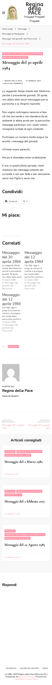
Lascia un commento (13, 83)
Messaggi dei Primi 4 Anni (17, 455)
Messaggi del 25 (13, 495)
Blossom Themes (27, 676)
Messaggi (13, 346)
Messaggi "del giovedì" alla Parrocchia (22, 54)
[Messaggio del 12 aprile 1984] (36, 270)
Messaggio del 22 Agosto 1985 (24, 545)
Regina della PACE (34, 8)
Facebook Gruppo (29, 668)
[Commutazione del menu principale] (3, 13)
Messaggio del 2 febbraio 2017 (24, 501)
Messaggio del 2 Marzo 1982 (23, 462)
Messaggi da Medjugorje (15, 57)
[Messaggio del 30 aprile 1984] (13, 270)
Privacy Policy (31, 679)
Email (45, 668)
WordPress (19, 679)
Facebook (11, 668)
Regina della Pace (13, 81)
